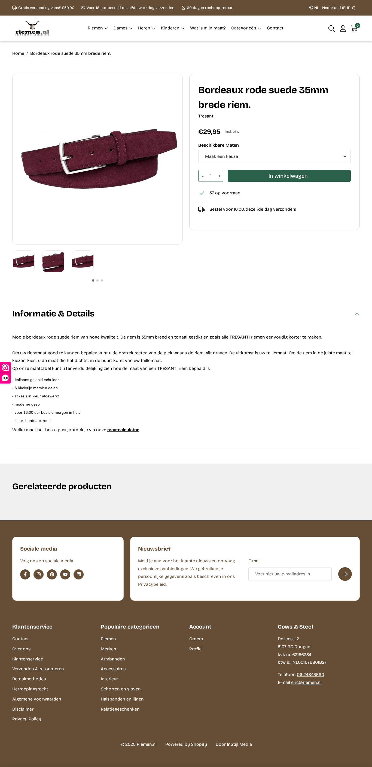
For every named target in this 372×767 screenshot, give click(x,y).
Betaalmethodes (29, 678)
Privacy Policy (26, 718)
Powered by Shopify (186, 744)
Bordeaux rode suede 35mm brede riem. (70, 53)
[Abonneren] (345, 574)
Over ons (21, 648)
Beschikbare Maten (218, 145)
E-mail (254, 560)
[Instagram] (38, 574)
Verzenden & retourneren (38, 668)
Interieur (109, 678)
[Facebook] (25, 574)
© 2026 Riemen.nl (138, 744)
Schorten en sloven (121, 688)
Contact (20, 638)
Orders (196, 638)
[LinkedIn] (79, 574)
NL (334, 7)
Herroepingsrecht (30, 688)
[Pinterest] (52, 574)
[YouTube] (65, 574)
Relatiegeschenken (120, 709)
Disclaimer (22, 709)
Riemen (108, 638)
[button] (331, 28)
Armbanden (113, 659)
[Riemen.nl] (32, 28)
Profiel (196, 648)
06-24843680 (310, 674)
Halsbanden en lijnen (122, 699)
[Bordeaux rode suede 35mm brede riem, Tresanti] (97, 159)
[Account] (343, 28)
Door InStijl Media (234, 744)
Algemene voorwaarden (36, 699)
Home (18, 53)
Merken (108, 648)
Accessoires (113, 668)
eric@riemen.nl (306, 682)
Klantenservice (27, 659)
